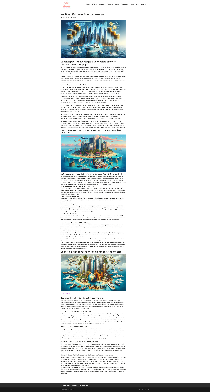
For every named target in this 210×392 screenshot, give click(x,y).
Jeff (64, 17)
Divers (142, 4)
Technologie (124, 4)
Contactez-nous (65, 385)
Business (101, 4)
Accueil (88, 4)
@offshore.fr (66, 293)
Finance (117, 4)
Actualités (94, 4)
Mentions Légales (84, 385)
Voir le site (74, 385)
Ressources (134, 4)
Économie (110, 4)
